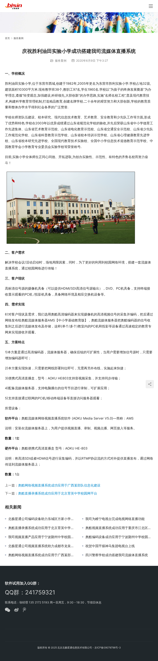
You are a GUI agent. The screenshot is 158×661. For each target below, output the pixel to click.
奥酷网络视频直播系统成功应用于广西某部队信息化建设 (59, 485)
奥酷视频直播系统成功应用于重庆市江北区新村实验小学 (119, 528)
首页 (7, 38)
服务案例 (60, 60)
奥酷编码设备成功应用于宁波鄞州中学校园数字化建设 (119, 537)
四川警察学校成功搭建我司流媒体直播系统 (116, 555)
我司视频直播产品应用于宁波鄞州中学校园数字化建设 (42, 537)
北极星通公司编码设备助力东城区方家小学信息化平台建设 (42, 519)
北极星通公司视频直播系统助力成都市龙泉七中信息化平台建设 (42, 546)
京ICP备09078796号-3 (107, 647)
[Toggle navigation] (150, 6)
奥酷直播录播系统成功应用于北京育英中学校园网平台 (57, 493)
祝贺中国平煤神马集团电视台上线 (110, 546)
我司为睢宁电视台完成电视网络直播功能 (115, 519)
